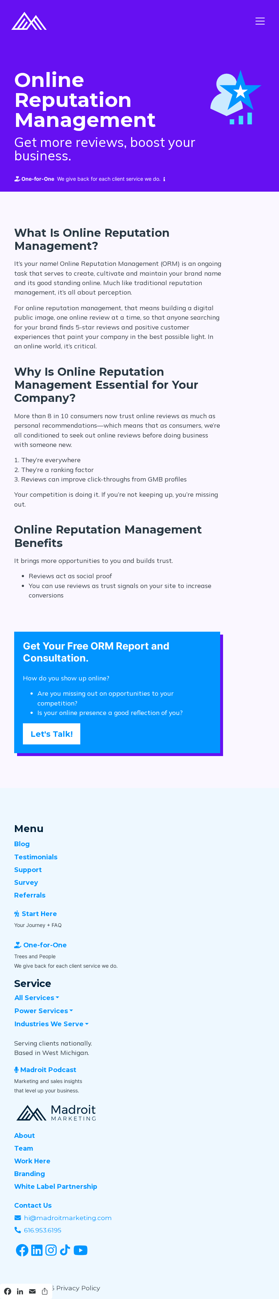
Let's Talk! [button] (52, 734)
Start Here (39, 914)
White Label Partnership (55, 1186)
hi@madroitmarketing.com (68, 1218)
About (24, 1135)
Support (28, 870)
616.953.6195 (42, 1230)
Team (23, 1148)
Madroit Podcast (48, 1070)
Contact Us (33, 1205)
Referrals (29, 895)
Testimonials (35, 857)
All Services (34, 998)
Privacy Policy (78, 1288)
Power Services (41, 1011)
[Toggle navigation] (260, 21)
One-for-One (45, 945)
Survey (26, 882)
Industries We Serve (49, 1024)
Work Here (32, 1161)
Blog (22, 844)
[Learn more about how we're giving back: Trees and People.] (163, 179)
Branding (29, 1174)
